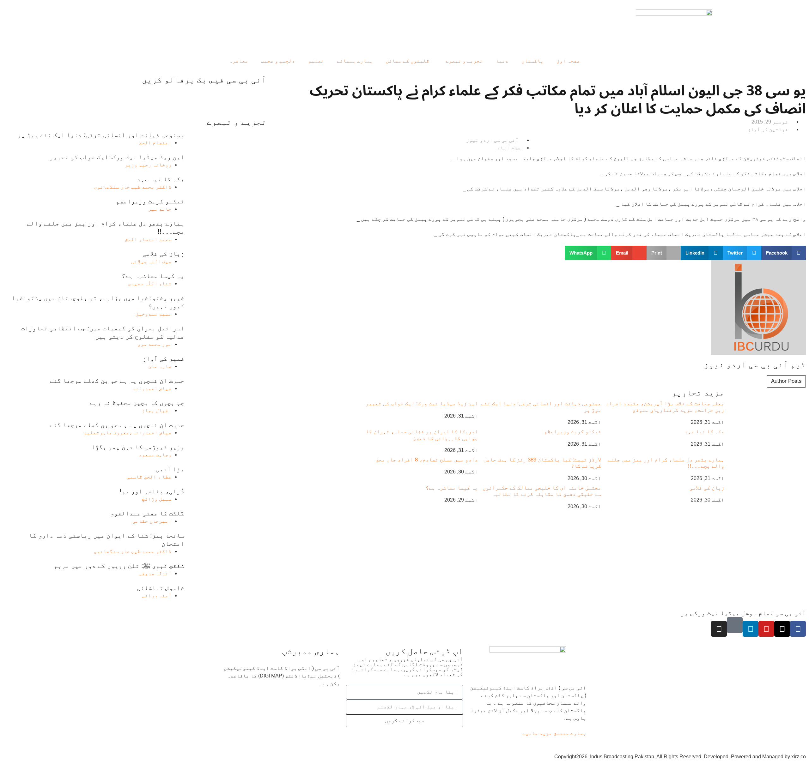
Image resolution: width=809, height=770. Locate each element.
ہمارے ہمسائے (355, 60)
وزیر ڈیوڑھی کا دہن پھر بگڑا (137, 446)
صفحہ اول (568, 60)
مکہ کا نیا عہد (704, 432)
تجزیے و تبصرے (464, 60)
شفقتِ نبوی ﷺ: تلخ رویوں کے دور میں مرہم (119, 565)
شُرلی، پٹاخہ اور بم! (152, 491)
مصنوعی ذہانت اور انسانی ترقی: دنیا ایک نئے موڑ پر (100, 134)
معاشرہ (238, 60)
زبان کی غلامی (707, 488)
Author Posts (786, 381)
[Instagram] (719, 629)
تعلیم (316, 60)
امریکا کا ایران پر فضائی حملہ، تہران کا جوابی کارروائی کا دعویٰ (422, 435)
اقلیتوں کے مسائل (409, 60)
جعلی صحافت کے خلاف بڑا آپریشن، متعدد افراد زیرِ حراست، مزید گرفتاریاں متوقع (665, 406)
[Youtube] (766, 629)
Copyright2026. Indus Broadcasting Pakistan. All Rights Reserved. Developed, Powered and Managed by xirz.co (680, 756)
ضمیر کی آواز (163, 358)
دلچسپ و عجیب (278, 60)
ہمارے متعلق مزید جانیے (554, 733)
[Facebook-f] (798, 629)
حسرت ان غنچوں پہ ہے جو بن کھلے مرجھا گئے (117, 380)
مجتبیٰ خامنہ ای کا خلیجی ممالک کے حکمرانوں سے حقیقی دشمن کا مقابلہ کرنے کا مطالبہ (542, 491)
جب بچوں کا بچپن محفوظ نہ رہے (136, 402)
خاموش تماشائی (160, 587)
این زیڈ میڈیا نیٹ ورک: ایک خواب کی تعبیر (422, 403)
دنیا (502, 60)
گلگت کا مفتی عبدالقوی (147, 513)
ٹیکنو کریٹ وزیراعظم (572, 432)
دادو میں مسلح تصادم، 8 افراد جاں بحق (426, 460)
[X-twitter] (782, 629)
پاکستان (532, 60)
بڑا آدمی (170, 469)
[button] (783, 253)
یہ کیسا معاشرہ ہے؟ (452, 488)
